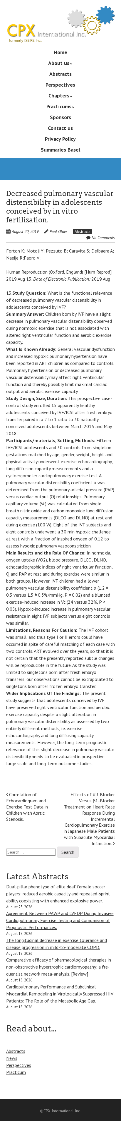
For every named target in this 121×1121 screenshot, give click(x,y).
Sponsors (60, 117)
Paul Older (58, 231)
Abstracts (60, 74)
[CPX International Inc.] (60, 34)
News (11, 1058)
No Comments (103, 237)
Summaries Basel (60, 149)
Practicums (58, 106)
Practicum (16, 1072)
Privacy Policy (60, 138)
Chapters (58, 95)
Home (60, 52)
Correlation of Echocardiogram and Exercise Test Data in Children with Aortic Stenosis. (27, 807)
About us (58, 63)
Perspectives (60, 84)
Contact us (60, 128)
